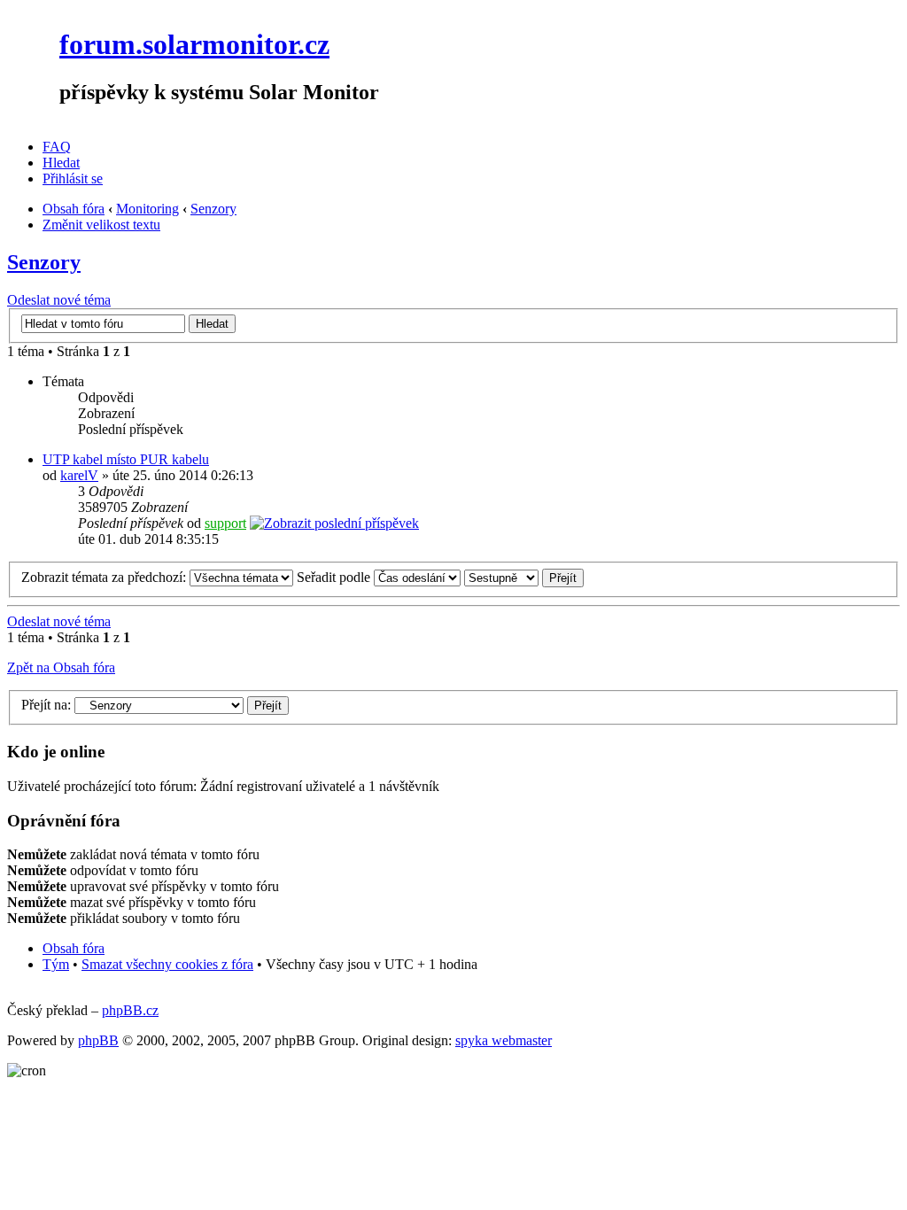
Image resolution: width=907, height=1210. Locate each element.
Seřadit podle (335, 577)
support (225, 523)
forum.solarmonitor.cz (194, 44)
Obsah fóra (74, 208)
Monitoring (147, 208)
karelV (79, 475)
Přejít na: (46, 704)
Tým (56, 964)
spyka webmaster (503, 1040)
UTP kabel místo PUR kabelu (126, 459)
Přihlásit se (73, 178)
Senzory (213, 208)
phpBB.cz (130, 1010)
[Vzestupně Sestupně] (524, 577)
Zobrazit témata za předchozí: (105, 577)
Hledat (61, 162)
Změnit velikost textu (101, 224)
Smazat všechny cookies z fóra (167, 964)
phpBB (98, 1040)
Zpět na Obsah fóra (61, 667)
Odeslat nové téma (59, 299)
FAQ (57, 146)
